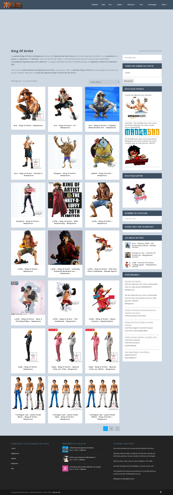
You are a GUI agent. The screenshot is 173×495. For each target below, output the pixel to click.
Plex (12, 468)
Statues (119, 5)
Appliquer (128, 81)
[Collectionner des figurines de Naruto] (65, 449)
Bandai (13, 458)
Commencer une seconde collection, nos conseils (85, 467)
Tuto (110, 5)
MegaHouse (15, 453)
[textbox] (144, 73)
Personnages (152, 5)
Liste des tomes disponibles (136, 331)
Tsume (13, 448)
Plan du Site (56, 492)
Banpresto (148, 51)
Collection (82, 450)
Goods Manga (130, 345)
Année (164, 5)
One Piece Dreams (132, 343)
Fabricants (130, 5)
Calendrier (94, 5)
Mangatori (129, 303)
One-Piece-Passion (132, 340)
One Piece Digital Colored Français (139, 328)
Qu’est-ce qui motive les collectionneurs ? (82, 457)
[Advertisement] (86, 27)
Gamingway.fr (131, 358)
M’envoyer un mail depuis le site (123, 479)
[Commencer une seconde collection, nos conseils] (65, 468)
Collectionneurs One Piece (135, 316)
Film (141, 5)
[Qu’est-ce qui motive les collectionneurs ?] (65, 459)
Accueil (141, 51)
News (103, 5)
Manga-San (129, 290)
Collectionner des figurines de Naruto (81, 448)
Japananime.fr (131, 355)
